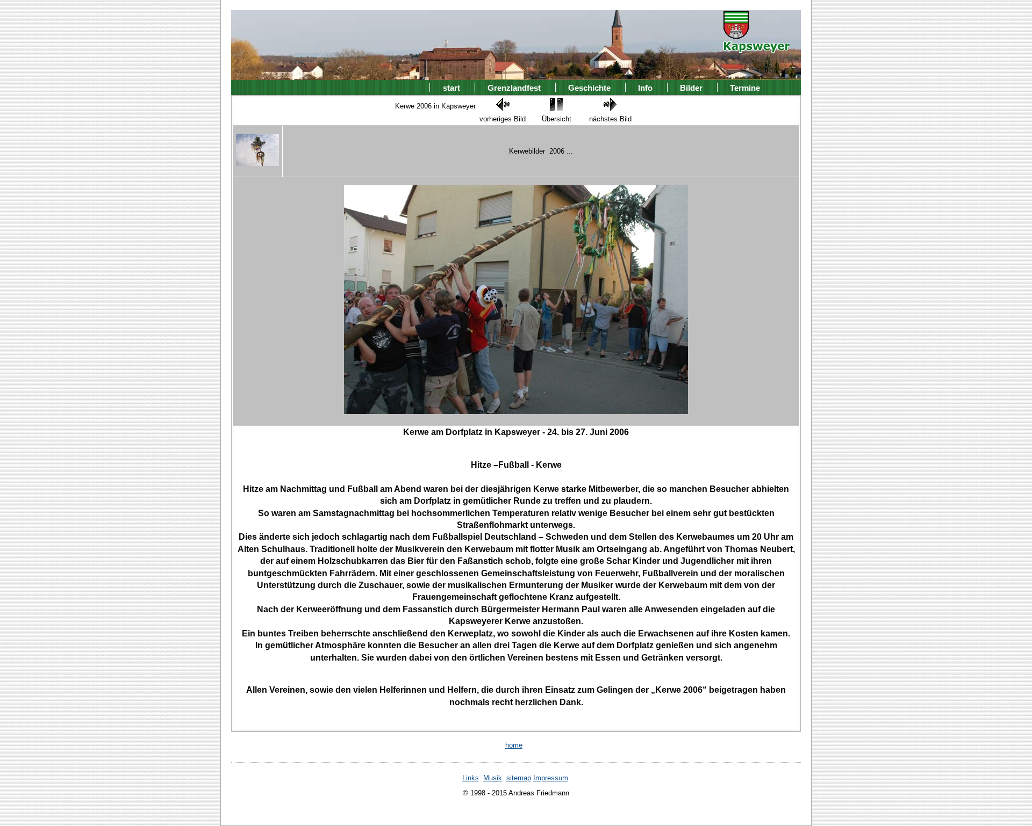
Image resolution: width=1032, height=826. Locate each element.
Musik (492, 778)
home (513, 745)
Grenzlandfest (514, 87)
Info (645, 87)
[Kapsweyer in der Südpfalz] (756, 46)
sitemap (518, 778)
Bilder (691, 87)
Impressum (550, 778)
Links (470, 778)
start (451, 87)
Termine (745, 87)
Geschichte (589, 87)
